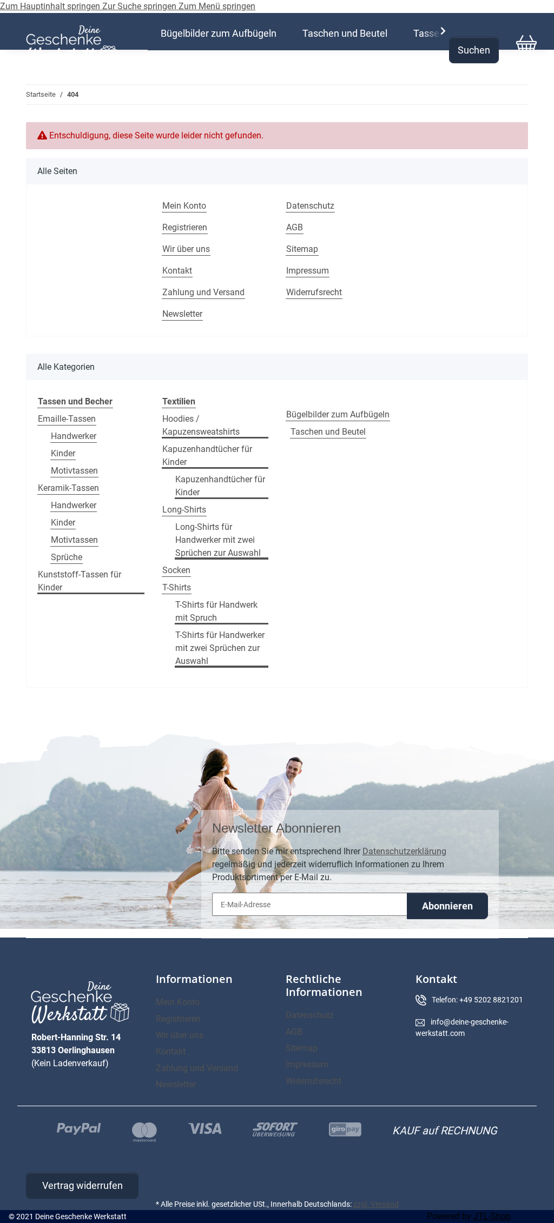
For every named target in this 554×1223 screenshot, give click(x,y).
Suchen (474, 50)
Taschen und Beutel (328, 432)
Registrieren (184, 227)
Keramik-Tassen (68, 488)
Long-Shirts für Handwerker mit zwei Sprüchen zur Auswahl (218, 540)
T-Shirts (176, 587)
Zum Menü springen (217, 6)
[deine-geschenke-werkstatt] (72, 44)
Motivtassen (74, 471)
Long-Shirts (184, 509)
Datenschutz (310, 206)
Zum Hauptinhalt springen (51, 6)
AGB (294, 227)
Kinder (63, 453)
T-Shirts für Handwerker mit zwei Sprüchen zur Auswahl (220, 648)
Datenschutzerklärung (404, 851)
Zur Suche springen (140, 6)
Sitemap (302, 249)
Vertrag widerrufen (82, 1185)
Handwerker (73, 436)
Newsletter (182, 314)
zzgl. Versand (376, 1204)
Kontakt (177, 270)
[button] (436, 31)
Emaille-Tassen (67, 419)
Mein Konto (184, 206)
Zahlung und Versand (203, 292)
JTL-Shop (492, 1216)
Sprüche (66, 557)
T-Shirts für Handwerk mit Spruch (216, 611)
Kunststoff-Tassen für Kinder (79, 581)
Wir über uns (186, 249)
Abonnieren (447, 906)
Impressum (307, 270)
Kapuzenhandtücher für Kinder (207, 455)
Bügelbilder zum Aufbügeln (338, 414)
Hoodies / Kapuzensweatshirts (201, 425)
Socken (176, 570)
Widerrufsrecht (314, 292)
